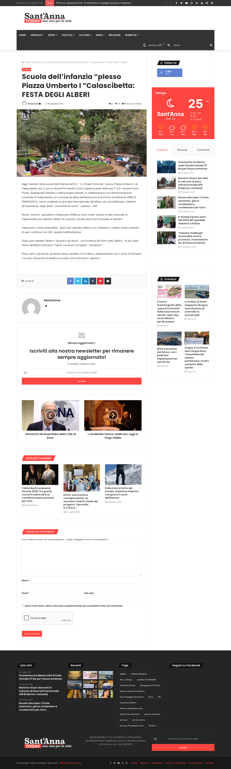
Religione (115, 35)
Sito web (89, 593)
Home (22, 35)
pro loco (124, 720)
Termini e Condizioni (175, 763)
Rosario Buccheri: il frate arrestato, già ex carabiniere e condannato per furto (193, 202)
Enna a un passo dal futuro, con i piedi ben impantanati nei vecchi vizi (167, 355)
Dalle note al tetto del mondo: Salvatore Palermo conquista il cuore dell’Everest (121, 492)
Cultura (84, 35)
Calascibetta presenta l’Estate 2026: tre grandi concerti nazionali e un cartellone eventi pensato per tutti (38, 494)
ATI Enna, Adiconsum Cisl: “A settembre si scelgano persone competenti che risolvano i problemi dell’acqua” (113, 3)
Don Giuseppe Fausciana (132, 697)
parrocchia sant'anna (130, 714)
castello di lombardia (146, 679)
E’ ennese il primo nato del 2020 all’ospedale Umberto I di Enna (192, 220)
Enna (99, 35)
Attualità (37, 62)
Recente (182, 149)
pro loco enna (138, 720)
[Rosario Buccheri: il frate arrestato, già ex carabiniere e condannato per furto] (166, 202)
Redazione (33, 103)
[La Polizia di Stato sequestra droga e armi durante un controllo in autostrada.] (197, 292)
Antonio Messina (139, 674)
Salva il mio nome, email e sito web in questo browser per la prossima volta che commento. (74, 605)
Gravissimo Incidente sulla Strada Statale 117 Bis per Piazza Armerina (192, 165)
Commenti (203, 149)
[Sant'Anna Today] (48, 18)
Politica (67, 35)
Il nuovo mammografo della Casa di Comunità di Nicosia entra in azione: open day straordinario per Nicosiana (169, 311)
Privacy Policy (196, 763)
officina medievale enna (131, 708)
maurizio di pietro (128, 702)
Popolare (162, 149)
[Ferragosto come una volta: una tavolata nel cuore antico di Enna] (74, 694)
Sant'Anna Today (72, 763)
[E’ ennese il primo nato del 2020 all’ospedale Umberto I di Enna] (166, 221)
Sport (51, 35)
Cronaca (36, 35)
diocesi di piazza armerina (132, 691)
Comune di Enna (127, 685)
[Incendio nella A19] (90, 694)
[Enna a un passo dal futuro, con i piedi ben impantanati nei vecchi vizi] (169, 339)
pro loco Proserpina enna (131, 725)
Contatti (209, 763)
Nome (26, 580)
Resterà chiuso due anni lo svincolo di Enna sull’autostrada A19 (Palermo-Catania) (193, 183)
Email (26, 593)
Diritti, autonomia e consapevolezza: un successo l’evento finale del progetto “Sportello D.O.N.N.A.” (80, 501)
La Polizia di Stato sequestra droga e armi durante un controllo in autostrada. (196, 308)
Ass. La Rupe (126, 679)
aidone (123, 674)
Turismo (152, 725)
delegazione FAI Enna (150, 685)
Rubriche (131, 35)
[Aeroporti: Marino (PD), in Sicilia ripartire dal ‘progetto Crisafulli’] (106, 694)
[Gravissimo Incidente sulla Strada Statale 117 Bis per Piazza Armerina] (166, 167)
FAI (159, 697)
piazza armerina (152, 714)
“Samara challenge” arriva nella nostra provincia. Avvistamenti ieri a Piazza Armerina (193, 238)
